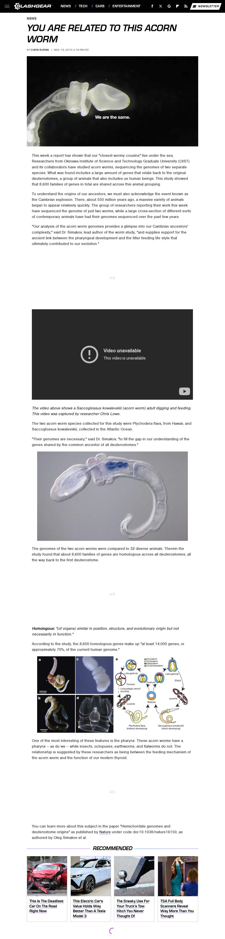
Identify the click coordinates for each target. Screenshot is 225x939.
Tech (83, 6)
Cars (100, 6)
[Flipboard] (177, 6)
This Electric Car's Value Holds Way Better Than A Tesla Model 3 (89, 908)
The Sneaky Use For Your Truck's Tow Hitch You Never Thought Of (133, 908)
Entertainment (126, 6)
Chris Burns (40, 49)
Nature (105, 831)
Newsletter (209, 6)
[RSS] (186, 6)
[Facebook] (152, 6)
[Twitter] (161, 6)
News (66, 6)
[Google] (169, 6)
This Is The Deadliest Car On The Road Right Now (46, 906)
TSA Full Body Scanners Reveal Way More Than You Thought (177, 908)
